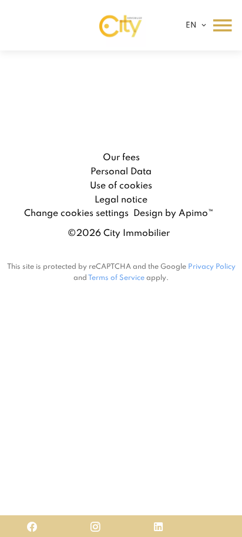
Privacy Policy (212, 266)
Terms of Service (116, 277)
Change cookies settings (76, 212)
